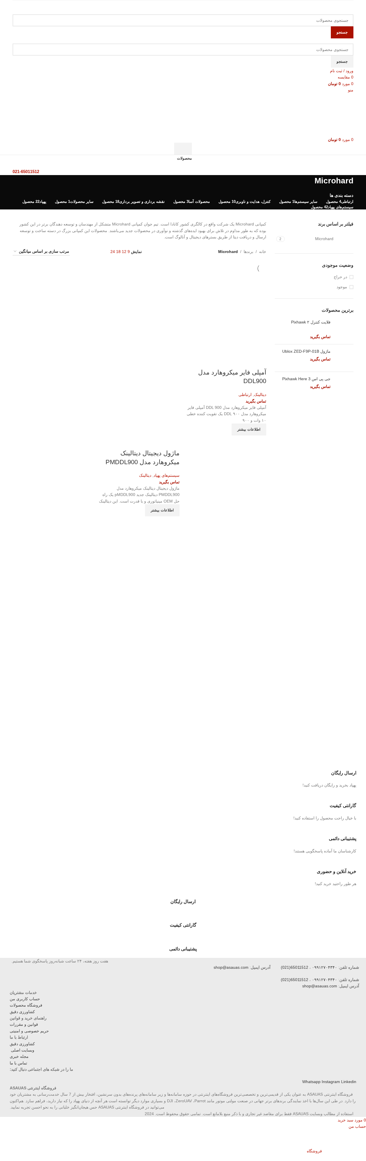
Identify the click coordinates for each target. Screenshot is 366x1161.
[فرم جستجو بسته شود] (359, 7)
